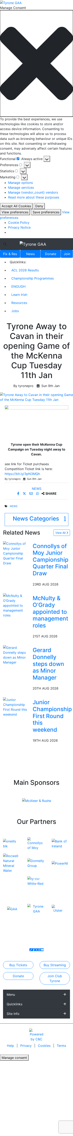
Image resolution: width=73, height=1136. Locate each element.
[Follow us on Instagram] (39, 950)
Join (67, 254)
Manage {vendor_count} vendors (33, 192)
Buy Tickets (18, 965)
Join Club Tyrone (54, 978)
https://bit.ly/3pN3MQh (22, 474)
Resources (19, 303)
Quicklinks (14, 1004)
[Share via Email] (31, 493)
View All (60, 532)
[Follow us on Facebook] (33, 950)
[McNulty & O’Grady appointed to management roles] (17, 605)
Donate (50, 254)
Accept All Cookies (16, 206)
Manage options (20, 183)
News (30, 254)
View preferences (15, 212)
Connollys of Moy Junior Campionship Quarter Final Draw (50, 560)
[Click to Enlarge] (36, 397)
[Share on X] (25, 493)
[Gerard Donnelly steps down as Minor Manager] (17, 655)
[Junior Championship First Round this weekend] (17, 707)
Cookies (44, 1046)
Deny (39, 206)
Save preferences (46, 212)
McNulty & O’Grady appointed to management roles (50, 612)
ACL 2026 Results (25, 270)
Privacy (26, 1046)
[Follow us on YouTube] (42, 950)
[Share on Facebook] (18, 493)
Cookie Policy (18, 222)
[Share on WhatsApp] (38, 493)
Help (11, 1046)
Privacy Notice (19, 227)
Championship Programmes (32, 278)
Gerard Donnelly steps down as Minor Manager (48, 664)
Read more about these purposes (33, 197)
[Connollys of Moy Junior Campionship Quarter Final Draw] (17, 553)
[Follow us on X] (36, 950)
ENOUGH (18, 286)
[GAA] (12, 909)
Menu (11, 994)
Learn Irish (19, 295)
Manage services (21, 187)
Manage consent (14, 1058)
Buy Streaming (55, 965)
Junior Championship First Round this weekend (52, 716)
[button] (36, 63)
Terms (61, 1046)
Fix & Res (10, 254)
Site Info (13, 1014)
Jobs (15, 311)
